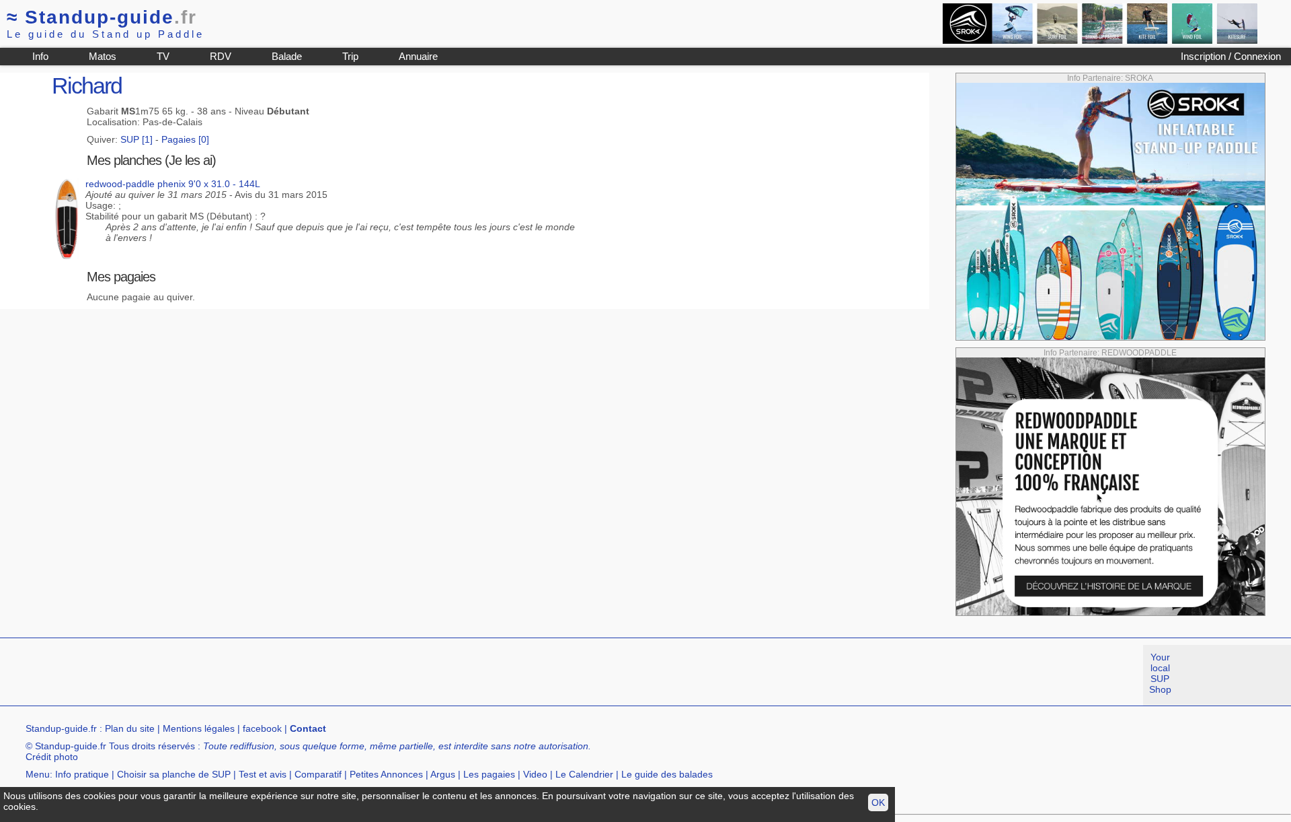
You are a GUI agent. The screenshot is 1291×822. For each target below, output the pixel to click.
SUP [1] (136, 139)
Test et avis (262, 774)
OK (878, 802)
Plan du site (130, 728)
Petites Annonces (386, 774)
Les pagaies (489, 774)
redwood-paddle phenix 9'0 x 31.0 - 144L (172, 183)
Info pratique (82, 774)
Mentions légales (199, 728)
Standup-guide (102, 17)
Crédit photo (52, 756)
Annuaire (418, 56)
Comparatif (318, 774)
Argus (442, 774)
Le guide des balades (667, 774)
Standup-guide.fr (61, 728)
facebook (262, 728)
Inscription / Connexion (1231, 56)
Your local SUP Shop (1160, 673)
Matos (102, 56)
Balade (287, 56)
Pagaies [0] (185, 139)
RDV (220, 56)
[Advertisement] (245, 675)
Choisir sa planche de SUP (174, 774)
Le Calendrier (584, 774)
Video (535, 774)
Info (40, 56)
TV (163, 56)
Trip (350, 56)
